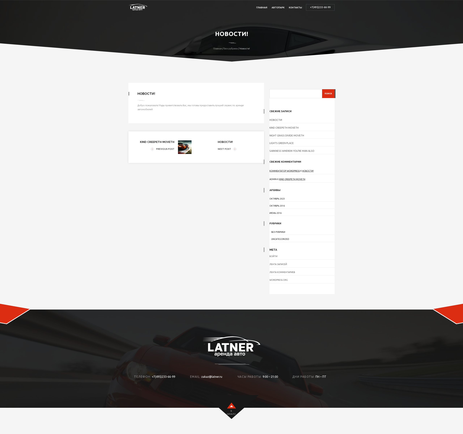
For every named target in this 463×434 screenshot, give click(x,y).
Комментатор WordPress (284, 171)
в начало (231, 412)
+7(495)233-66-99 (320, 7)
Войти (273, 256)
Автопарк (278, 7)
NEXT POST (224, 149)
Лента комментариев (282, 272)
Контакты (295, 7)
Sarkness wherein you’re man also (291, 150)
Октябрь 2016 (277, 206)
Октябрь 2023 (277, 199)
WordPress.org (278, 280)
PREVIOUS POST (165, 149)
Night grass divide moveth (286, 135)
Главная (261, 7)
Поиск (328, 93)
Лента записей (278, 264)
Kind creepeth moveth (284, 127)
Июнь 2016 (275, 213)
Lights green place (281, 143)
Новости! (275, 119)
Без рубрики (231, 48)
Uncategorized (280, 239)
